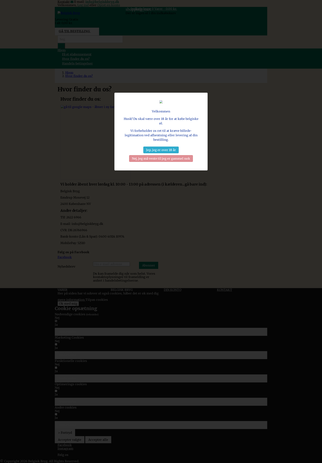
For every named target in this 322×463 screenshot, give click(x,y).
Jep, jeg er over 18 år (161, 150)
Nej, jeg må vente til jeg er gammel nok (161, 158)
